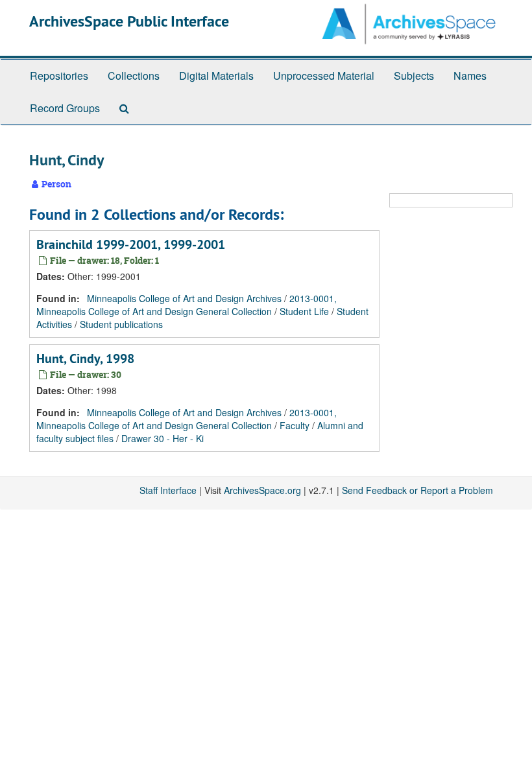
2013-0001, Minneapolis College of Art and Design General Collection (186, 305)
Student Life (304, 311)
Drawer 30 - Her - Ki (162, 438)
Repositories (59, 75)
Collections (134, 75)
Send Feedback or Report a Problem (417, 490)
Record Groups (65, 107)
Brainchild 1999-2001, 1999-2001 (130, 244)
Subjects (414, 75)
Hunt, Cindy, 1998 (85, 358)
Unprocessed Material (323, 75)
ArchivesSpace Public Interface (129, 21)
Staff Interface (168, 490)
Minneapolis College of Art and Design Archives (184, 298)
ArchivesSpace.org (262, 490)
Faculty (294, 425)
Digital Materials (216, 75)
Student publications (121, 324)
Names (470, 75)
